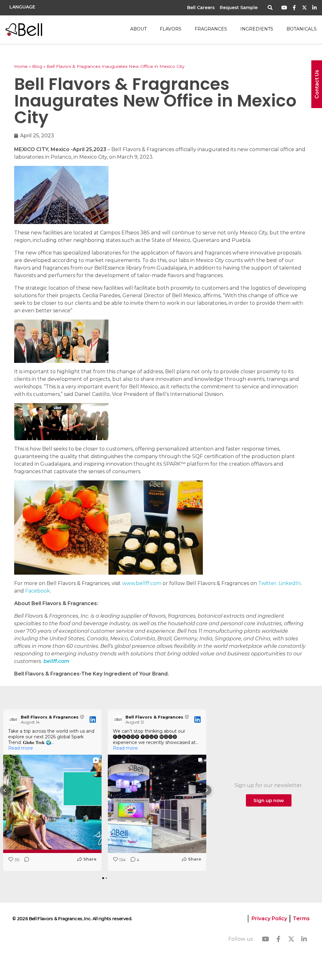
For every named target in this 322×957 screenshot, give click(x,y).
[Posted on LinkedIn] (93, 719)
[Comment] (25, 861)
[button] (270, 8)
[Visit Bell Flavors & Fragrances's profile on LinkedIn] (14, 719)
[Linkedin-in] (314, 7)
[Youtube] (284, 7)
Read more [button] (20, 748)
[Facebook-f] (294, 7)
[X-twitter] (304, 7)
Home (21, 66)
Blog (37, 66)
